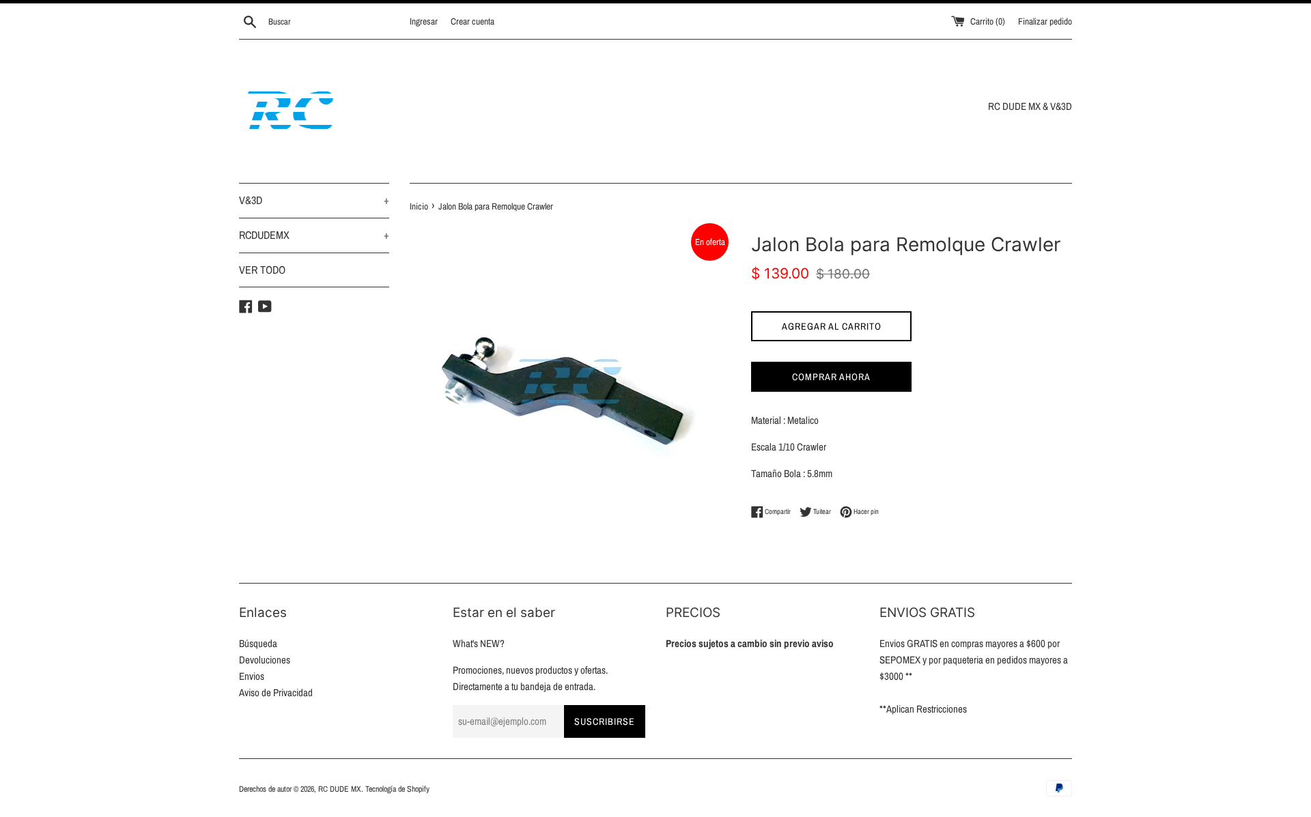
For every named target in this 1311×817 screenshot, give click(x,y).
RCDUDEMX (314, 234)
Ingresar (424, 21)
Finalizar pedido (1045, 21)
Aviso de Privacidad (276, 692)
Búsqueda (258, 643)
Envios (251, 676)
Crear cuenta (472, 21)
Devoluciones (264, 660)
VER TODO (262, 269)
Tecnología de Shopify (397, 789)
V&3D (314, 199)
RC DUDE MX (339, 789)
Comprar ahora (831, 377)
